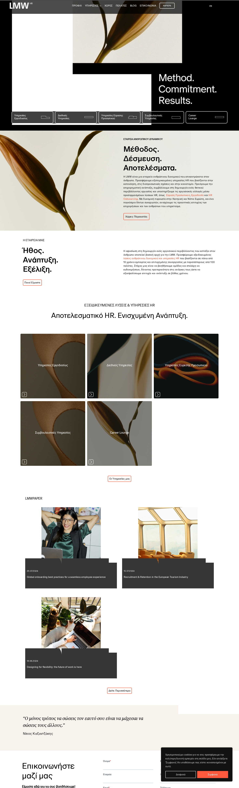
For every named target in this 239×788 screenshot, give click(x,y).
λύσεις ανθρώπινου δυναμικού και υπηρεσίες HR (151, 258)
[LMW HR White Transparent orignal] (21, 3)
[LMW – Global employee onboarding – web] (71, 508)
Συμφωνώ (213, 774)
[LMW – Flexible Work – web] (71, 598)
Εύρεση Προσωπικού (178, 195)
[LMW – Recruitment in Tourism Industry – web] (168, 508)
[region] (196, 764)
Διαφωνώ (181, 774)
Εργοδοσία (197, 195)
